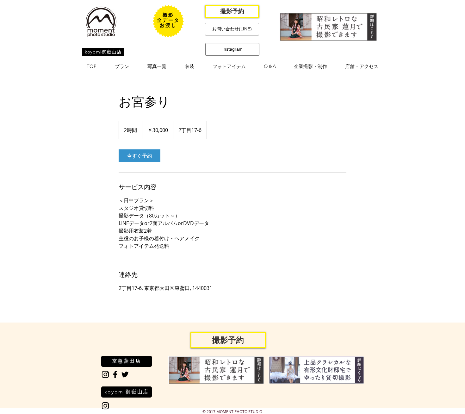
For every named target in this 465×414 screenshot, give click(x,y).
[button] (122, 66)
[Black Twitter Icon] (125, 374)
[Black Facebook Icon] (115, 374)
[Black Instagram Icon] (105, 374)
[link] (139, 155)
